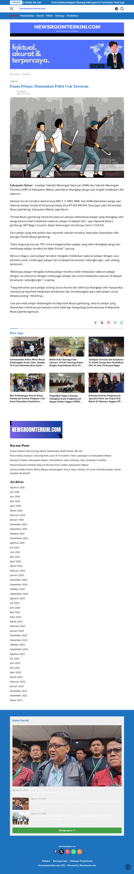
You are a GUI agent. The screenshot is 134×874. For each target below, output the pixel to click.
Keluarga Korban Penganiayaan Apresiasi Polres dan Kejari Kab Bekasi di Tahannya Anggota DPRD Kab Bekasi (106, 398)
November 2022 (18, 695)
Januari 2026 (17, 519)
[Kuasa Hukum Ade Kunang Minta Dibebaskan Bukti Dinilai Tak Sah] (67, 755)
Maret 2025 (16, 565)
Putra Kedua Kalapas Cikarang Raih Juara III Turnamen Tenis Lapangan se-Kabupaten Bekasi (60, 455)
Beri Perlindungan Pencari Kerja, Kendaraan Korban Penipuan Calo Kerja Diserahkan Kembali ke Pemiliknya (27, 398)
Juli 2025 (14, 547)
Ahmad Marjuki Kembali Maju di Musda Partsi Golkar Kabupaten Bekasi (49, 464)
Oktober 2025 (17, 533)
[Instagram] (67, 852)
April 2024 (15, 616)
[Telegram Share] (115, 322)
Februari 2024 (17, 626)
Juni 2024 (15, 607)
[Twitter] (61, 852)
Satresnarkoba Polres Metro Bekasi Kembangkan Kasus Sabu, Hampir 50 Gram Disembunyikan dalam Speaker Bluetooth (27, 362)
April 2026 (15, 505)
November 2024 (18, 584)
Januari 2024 (17, 630)
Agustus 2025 (17, 542)
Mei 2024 (15, 612)
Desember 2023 (18, 635)
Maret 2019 (16, 700)
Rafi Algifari (22, 91)
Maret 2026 (16, 510)
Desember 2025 (18, 524)
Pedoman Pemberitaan (81, 861)
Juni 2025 (15, 552)
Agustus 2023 (17, 653)
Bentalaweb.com (88, 865)
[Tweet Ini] (102, 322)
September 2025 (19, 538)
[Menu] (12, 8)
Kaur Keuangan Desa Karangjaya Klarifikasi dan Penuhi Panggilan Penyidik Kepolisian (75, 801)
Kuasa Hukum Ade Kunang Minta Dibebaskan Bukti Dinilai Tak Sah (46, 451)
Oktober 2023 (17, 644)
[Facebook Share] (95, 322)
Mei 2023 (15, 667)
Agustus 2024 (17, 598)
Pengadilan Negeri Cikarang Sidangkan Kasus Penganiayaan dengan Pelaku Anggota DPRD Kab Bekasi (65, 399)
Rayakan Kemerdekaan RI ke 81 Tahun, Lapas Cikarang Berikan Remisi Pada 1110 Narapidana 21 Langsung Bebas (72, 817)
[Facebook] (55, 852)
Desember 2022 (18, 690)
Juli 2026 (14, 491)
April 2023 (15, 672)
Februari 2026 (17, 515)
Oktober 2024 (17, 589)
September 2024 (19, 593)
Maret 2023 (16, 677)
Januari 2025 (17, 575)
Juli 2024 (14, 602)
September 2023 (19, 649)
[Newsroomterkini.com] (32, 9)
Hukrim (14, 81)
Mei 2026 (15, 501)
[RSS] (79, 852)
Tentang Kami (60, 861)
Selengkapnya (66, 830)
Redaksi (46, 861)
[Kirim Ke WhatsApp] (121, 322)
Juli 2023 (14, 658)
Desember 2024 (18, 579)
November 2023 (18, 640)
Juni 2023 (15, 663)
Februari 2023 (17, 681)
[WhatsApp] (73, 852)
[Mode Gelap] (117, 8)
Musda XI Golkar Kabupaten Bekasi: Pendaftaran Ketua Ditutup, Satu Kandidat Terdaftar (58, 460)
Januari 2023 (17, 686)
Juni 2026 (15, 496)
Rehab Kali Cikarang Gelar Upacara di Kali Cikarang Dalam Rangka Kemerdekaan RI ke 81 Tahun (66, 362)
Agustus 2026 (17, 487)
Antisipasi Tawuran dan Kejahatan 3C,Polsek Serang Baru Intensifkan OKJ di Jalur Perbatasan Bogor (106, 362)
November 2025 (18, 528)
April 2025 (15, 561)
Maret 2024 (16, 621)
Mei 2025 (15, 556)
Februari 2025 (17, 570)
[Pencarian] (122, 8)
